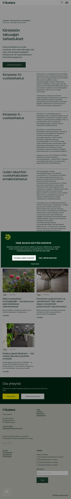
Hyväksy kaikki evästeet (24, 258)
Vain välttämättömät (48, 258)
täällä (48, 251)
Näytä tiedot (35, 264)
